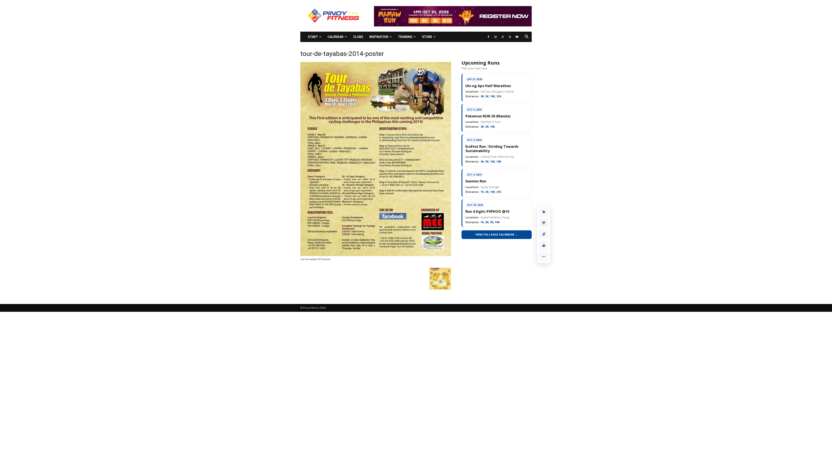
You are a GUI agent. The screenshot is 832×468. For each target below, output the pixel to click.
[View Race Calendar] (544, 223)
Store (427, 37)
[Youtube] (517, 37)
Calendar (335, 37)
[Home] (544, 211)
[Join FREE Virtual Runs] (544, 234)
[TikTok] (502, 37)
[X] (510, 37)
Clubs (358, 37)
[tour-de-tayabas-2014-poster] (375, 255)
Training (405, 37)
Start (313, 37)
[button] (526, 37)
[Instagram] (495, 37)
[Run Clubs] (544, 245)
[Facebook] (488, 37)
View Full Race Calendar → (496, 234)
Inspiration (378, 37)
